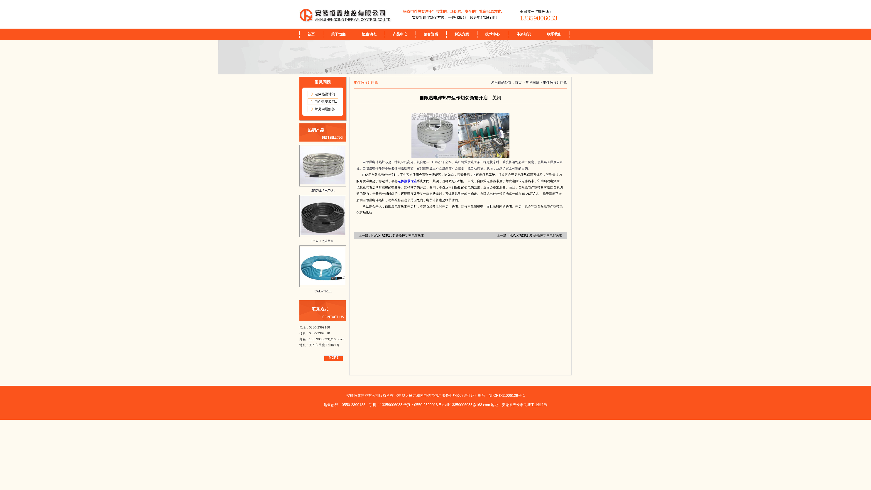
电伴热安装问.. (326, 101)
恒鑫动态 (369, 34)
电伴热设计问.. (326, 94)
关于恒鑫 (338, 34)
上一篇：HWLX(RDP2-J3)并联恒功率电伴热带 (391, 235)
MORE (333, 357)
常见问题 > (534, 82)
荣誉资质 (431, 34)
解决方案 (462, 34)
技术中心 (492, 34)
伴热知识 (523, 34)
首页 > (520, 82)
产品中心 (400, 34)
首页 (311, 34)
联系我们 (554, 34)
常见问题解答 (325, 109)
